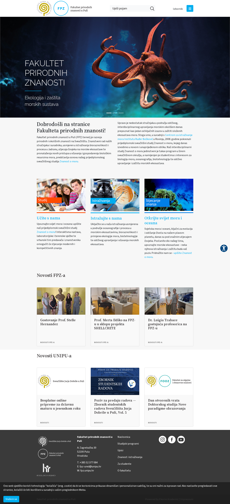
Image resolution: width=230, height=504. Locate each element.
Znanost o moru (46, 232)
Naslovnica (124, 437)
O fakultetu (124, 470)
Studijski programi (128, 444)
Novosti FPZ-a (51, 275)
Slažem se (11, 499)
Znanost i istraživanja (130, 457)
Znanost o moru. (69, 161)
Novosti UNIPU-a (54, 355)
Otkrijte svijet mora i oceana (163, 220)
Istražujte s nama (106, 218)
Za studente (124, 464)
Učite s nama (48, 218)
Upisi (120, 450)
